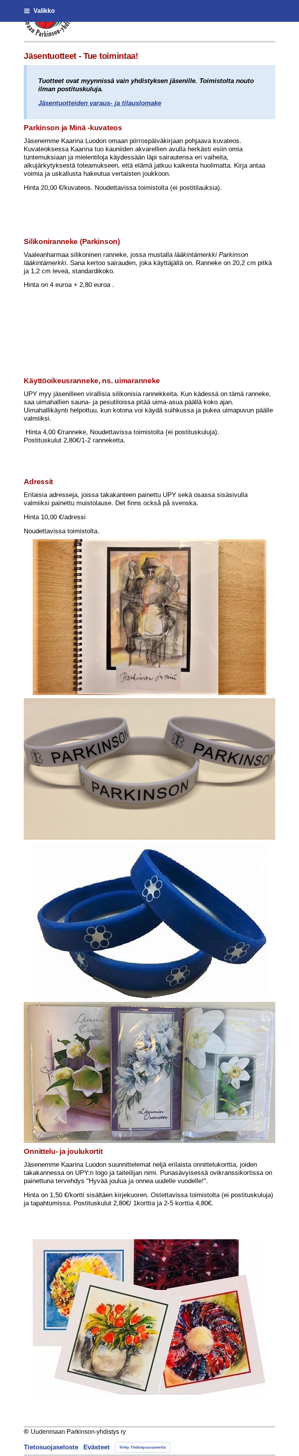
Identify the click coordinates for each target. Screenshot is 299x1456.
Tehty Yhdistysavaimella (142, 1447)
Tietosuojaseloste (51, 1447)
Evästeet (96, 1447)
